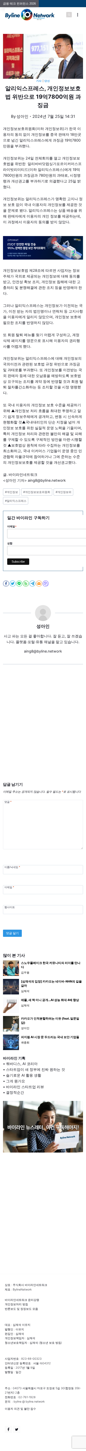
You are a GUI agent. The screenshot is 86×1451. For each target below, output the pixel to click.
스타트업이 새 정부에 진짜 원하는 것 (35, 1069)
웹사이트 (9, 907)
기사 (39, 80)
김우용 (25, 972)
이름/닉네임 (12, 867)
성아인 (22, 116)
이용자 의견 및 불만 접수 (20, 1408)
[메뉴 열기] (77, 15)
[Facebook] (8, 1429)
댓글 (7, 801)
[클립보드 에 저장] (46, 584)
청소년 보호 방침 (50, 1342)
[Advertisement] (43, 729)
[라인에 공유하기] (19, 584)
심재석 (25, 991)
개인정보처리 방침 (16, 1304)
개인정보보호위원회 (36, 492)
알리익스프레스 (15, 500)
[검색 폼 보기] (69, 15)
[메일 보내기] (39, 584)
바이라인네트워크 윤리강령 (22, 1299)
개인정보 (11, 492)
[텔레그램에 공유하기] (32, 584)
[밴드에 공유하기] (26, 584)
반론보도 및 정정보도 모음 (21, 1308)
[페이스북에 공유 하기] (6, 584)
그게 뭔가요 (15, 1081)
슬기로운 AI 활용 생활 (23, 1075)
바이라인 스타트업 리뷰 (25, 1087)
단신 (47, 80)
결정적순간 (15, 1092)
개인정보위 (63, 492)
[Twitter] (16, 1429)
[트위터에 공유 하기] (13, 584)
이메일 (9, 887)
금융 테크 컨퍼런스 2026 (19, 3)
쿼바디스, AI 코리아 (22, 1064)
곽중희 (25, 1042)
